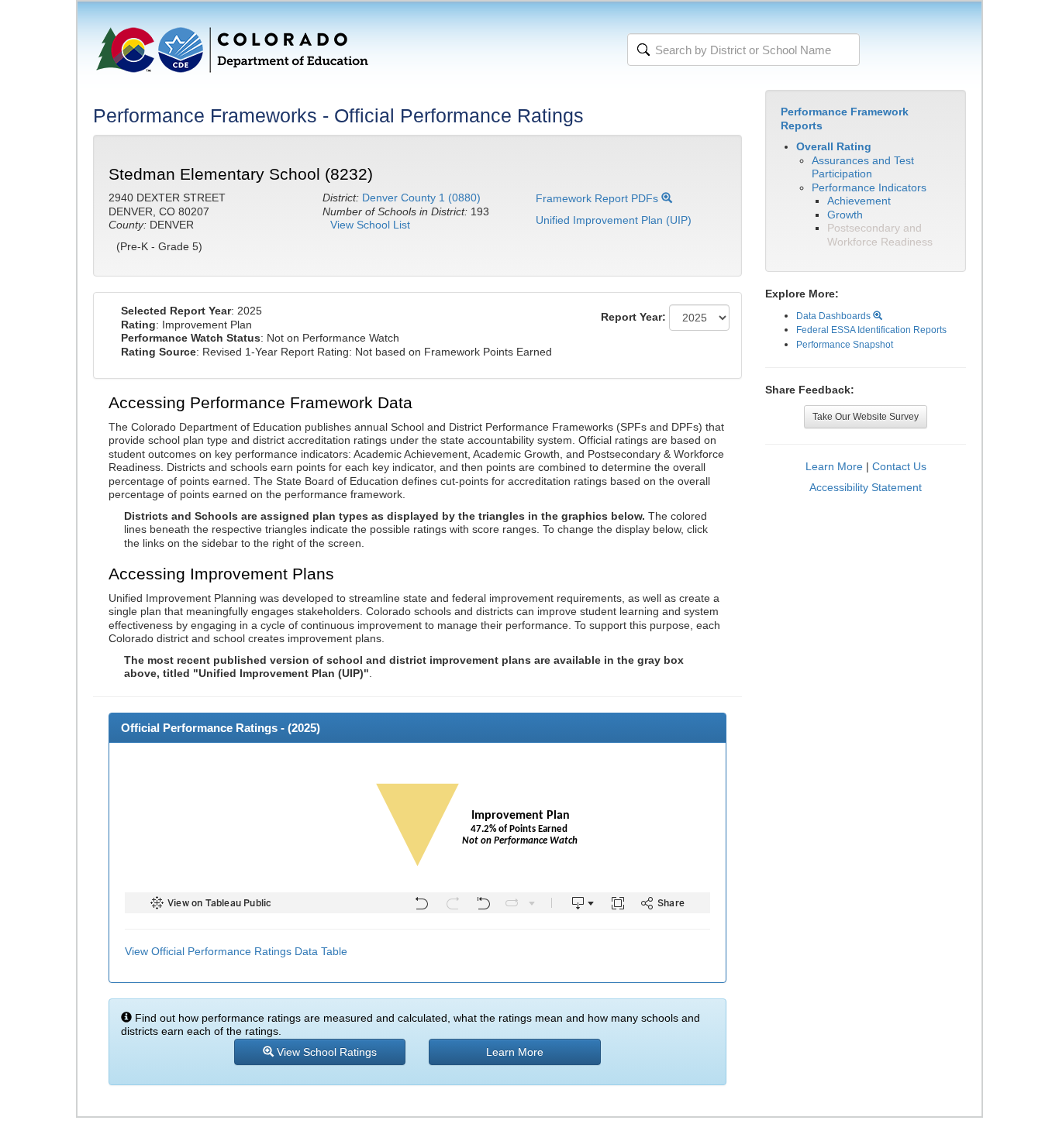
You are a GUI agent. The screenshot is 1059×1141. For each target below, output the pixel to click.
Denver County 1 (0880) (421, 197)
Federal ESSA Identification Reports (871, 330)
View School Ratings (325, 1052)
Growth (845, 214)
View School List (370, 224)
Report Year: (633, 317)
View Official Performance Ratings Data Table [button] (236, 951)
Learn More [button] (514, 1052)
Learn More (834, 466)
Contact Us (899, 466)
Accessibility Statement (865, 487)
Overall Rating (833, 146)
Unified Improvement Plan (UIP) (614, 220)
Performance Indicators (869, 187)
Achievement (859, 200)
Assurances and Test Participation (863, 167)
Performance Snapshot (844, 344)
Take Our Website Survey (865, 416)
